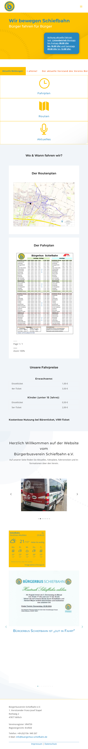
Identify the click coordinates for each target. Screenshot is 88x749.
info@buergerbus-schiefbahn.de (31, 736)
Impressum (36, 743)
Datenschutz (51, 743)
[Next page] (16, 341)
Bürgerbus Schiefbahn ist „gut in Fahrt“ (44, 631)
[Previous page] (14, 341)
